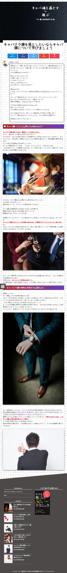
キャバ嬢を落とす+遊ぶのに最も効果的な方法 (30, 571)
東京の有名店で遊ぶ (23, 412)
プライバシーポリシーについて (13, 491)
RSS (5, 495)
